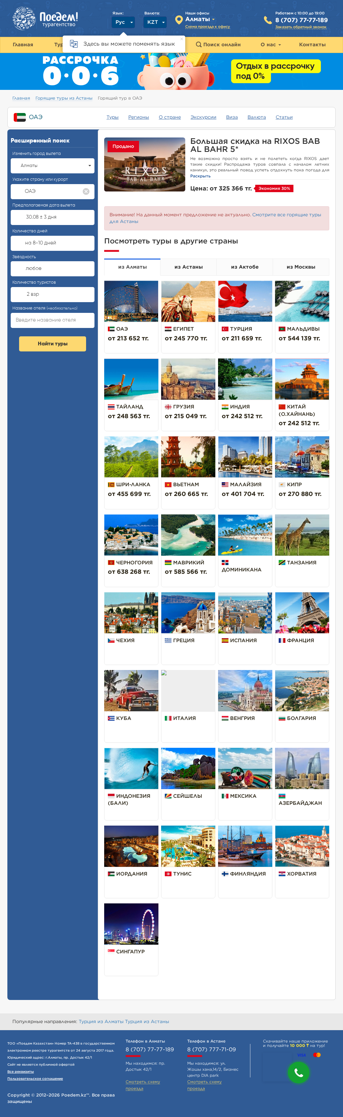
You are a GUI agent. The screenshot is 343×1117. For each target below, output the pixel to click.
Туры (113, 117)
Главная (21, 98)
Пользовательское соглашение (35, 1078)
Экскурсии (203, 117)
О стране (170, 117)
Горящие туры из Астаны (64, 98)
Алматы (29, 165)
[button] (299, 1072)
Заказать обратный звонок (301, 27)
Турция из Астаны (147, 1021)
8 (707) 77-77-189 (301, 20)
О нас (269, 44)
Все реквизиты (20, 1071)
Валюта (257, 117)
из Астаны (189, 267)
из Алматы (132, 267)
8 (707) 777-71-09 (211, 1049)
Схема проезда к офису (207, 27)
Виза (232, 117)
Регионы (138, 117)
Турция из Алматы (102, 1021)
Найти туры (53, 344)
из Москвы (301, 267)
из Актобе (245, 267)
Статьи (284, 117)
